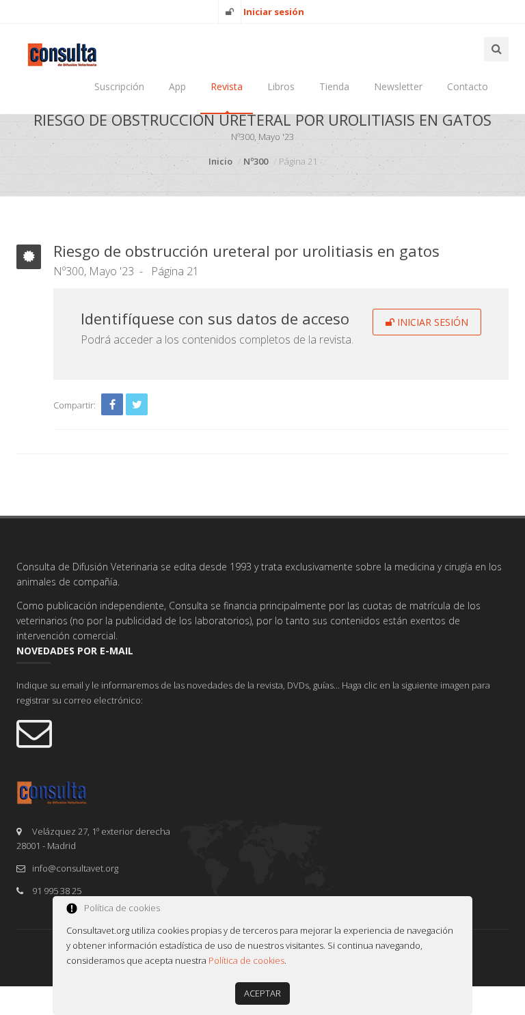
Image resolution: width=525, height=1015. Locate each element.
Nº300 (255, 161)
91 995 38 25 (56, 891)
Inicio (220, 161)
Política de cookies (246, 960)
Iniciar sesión (431, 322)
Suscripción (119, 86)
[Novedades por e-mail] (262, 732)
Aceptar (262, 993)
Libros (281, 86)
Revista (227, 86)
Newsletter (398, 86)
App (177, 86)
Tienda (334, 86)
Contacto (467, 86)
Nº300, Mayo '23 (93, 271)
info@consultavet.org (75, 868)
